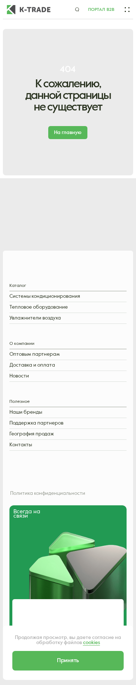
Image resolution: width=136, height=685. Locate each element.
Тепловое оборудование (38, 307)
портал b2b (101, 10)
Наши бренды (25, 412)
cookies (91, 642)
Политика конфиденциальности (47, 493)
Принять (68, 661)
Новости (19, 376)
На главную (68, 132)
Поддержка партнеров (36, 423)
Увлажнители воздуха (35, 318)
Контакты (20, 445)
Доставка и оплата (32, 365)
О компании (21, 344)
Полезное (19, 402)
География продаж (31, 434)
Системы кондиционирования (44, 296)
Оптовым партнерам (34, 354)
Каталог (17, 286)
